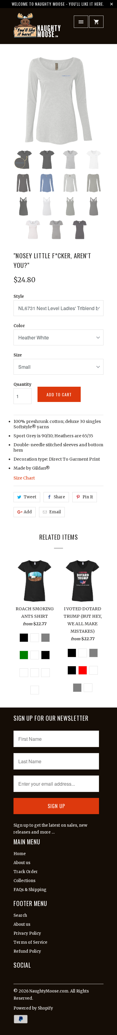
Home (20, 853)
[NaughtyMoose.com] (38, 28)
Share (59, 497)
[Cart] (96, 22)
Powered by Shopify (33, 1008)
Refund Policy (27, 951)
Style (19, 296)
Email (55, 512)
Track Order (26, 871)
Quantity (23, 384)
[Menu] (81, 22)
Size (18, 355)
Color (19, 325)
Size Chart (24, 478)
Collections (24, 880)
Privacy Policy (27, 933)
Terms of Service (30, 942)
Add (28, 512)
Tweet (30, 497)
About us (22, 862)
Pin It (87, 497)
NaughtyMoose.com (48, 991)
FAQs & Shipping (30, 889)
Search (20, 915)
